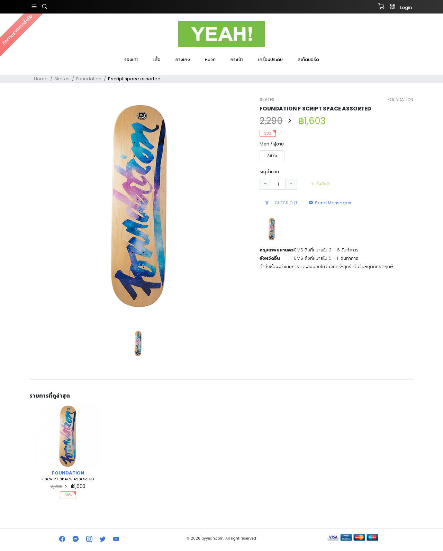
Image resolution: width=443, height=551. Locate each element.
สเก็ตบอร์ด (308, 59)
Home (41, 78)
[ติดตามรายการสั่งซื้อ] (221, 68)
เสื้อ (157, 59)
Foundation (88, 78)
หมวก (210, 59)
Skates (62, 78)
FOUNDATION (400, 100)
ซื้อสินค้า (323, 184)
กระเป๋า (236, 59)
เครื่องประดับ (270, 59)
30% (267, 133)
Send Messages (333, 202)
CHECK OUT (286, 203)
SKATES (267, 100)
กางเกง (182, 59)
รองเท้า (131, 59)
